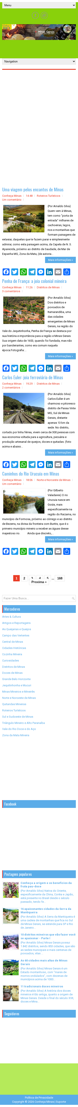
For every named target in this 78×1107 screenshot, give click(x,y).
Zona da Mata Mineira (15, 735)
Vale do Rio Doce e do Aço (19, 729)
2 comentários (11, 387)
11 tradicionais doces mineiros (42, 986)
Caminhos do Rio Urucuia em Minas (30, 473)
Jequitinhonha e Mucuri (16, 685)
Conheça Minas (44, 1101)
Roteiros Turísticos (48, 195)
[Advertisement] (40, 47)
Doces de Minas (12, 672)
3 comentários (11, 291)
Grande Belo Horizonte (16, 679)
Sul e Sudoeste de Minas (17, 716)
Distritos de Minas (48, 287)
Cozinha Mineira (12, 654)
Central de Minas (12, 641)
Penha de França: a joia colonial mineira (34, 281)
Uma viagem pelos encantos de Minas (32, 189)
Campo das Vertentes (15, 635)
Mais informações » (60, 260)
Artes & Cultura (11, 616)
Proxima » (39, 582)
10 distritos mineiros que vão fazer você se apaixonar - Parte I (48, 936)
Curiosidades (10, 660)
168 (59, 578)
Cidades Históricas (14, 648)
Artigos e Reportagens (16, 623)
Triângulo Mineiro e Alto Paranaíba (23, 723)
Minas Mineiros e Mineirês (18, 691)
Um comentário (11, 199)
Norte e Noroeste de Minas (53, 480)
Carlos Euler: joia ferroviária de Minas (32, 377)
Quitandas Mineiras (14, 704)
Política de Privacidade (39, 1097)
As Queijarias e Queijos (16, 629)
